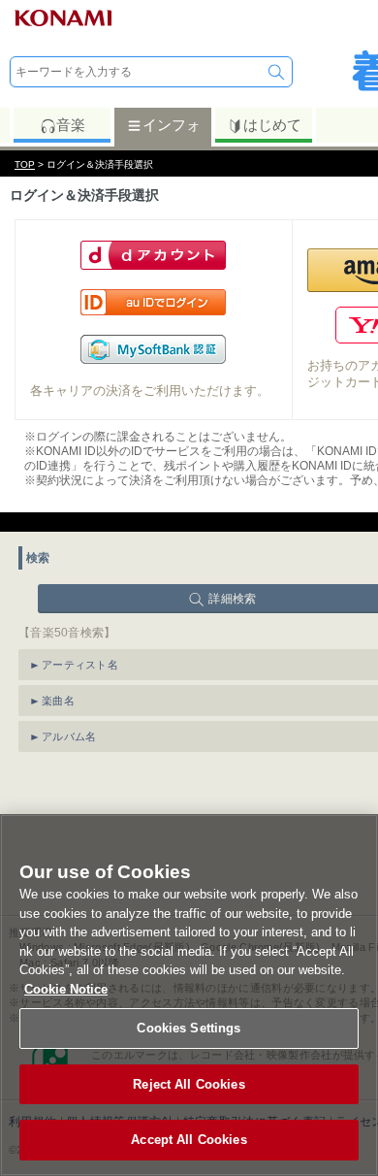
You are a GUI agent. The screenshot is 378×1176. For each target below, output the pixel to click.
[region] (189, 995)
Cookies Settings (188, 1028)
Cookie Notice (66, 989)
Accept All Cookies (188, 1139)
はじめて (272, 124)
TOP (25, 164)
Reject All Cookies (188, 1084)
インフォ (171, 124)
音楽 (70, 124)
